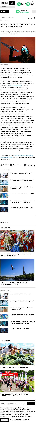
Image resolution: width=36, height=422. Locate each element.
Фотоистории (5, 228)
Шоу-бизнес (4, 20)
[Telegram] (31, 18)
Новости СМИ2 (5, 222)
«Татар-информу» (15, 85)
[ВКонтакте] (29, 18)
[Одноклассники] (34, 18)
